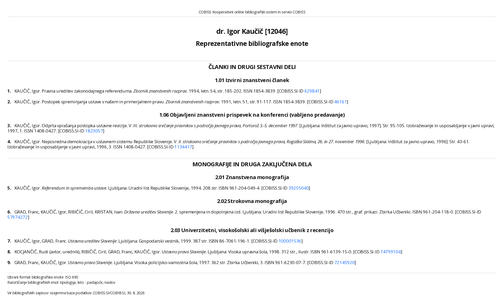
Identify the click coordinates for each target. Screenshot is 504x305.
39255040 (298, 188)
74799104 (390, 252)
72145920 (344, 262)
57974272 (17, 217)
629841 (312, 91)
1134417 (183, 147)
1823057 (94, 131)
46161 (340, 102)
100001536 (290, 241)
